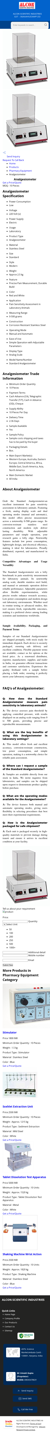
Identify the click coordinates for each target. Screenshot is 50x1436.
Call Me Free (27, 1409)
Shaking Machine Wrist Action (22, 1254)
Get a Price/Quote (12, 182)
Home (12, 163)
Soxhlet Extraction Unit (18, 1106)
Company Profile (12, 1318)
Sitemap (8, 1330)
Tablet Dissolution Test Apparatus (24, 1177)
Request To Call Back (13, 160)
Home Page (10, 1314)
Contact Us (10, 1326)
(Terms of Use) (35, 1423)
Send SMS (27, 1398)
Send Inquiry (13, 156)
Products (14, 167)
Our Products (11, 1322)
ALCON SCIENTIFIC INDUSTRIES (27, 15)
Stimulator (10, 1032)
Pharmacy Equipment (20, 170)
